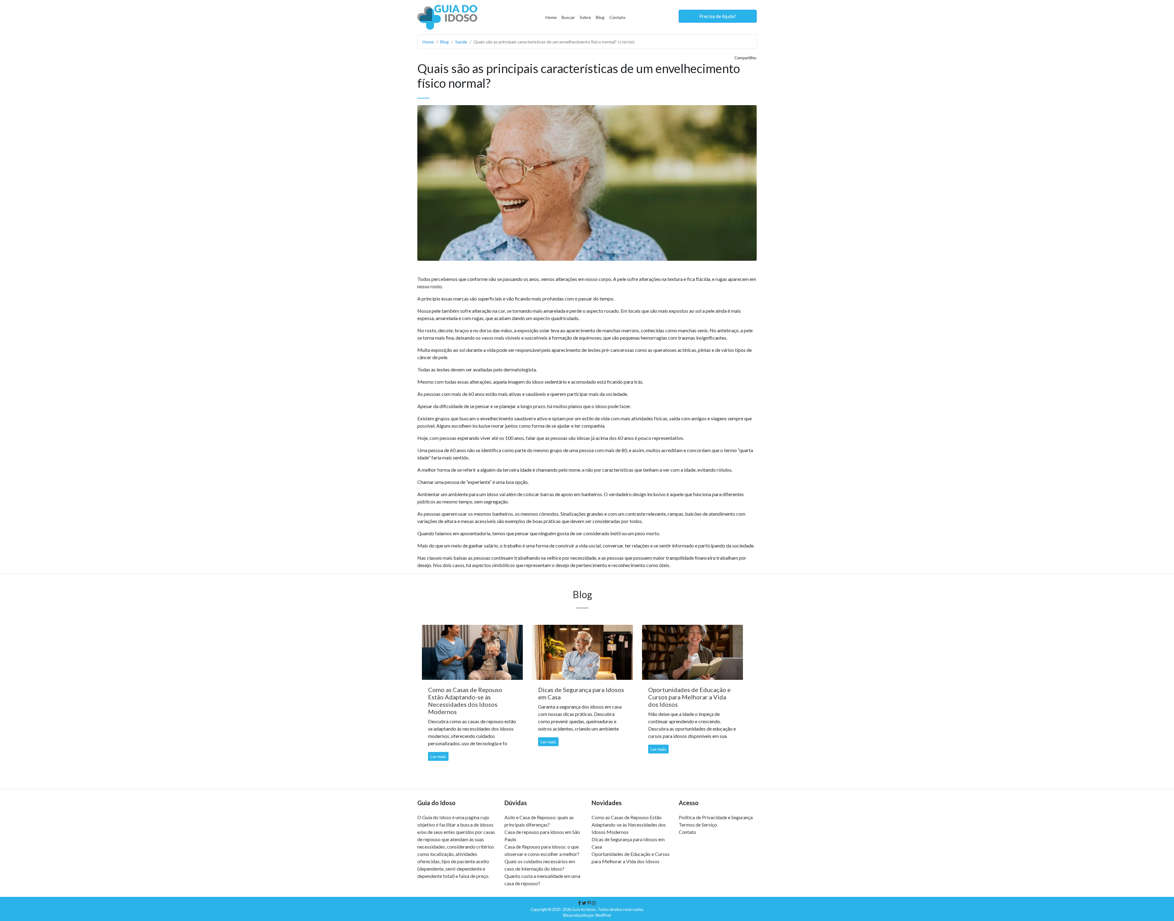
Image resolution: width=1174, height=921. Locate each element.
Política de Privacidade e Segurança (716, 817)
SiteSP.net (603, 915)
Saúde (461, 41)
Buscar (568, 17)
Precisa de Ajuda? (717, 16)
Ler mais (438, 756)
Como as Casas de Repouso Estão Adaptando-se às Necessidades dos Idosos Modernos (629, 824)
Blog (600, 17)
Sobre (585, 17)
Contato (617, 17)
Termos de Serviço (698, 824)
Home (551, 17)
